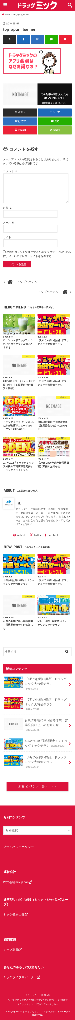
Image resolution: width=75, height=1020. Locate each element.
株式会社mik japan (16, 882)
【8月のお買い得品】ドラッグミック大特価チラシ (46, 683)
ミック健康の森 (14, 914)
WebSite (21, 535)
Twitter (37, 535)
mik (18, 503)
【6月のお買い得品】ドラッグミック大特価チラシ (46, 761)
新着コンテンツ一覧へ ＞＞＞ (37, 786)
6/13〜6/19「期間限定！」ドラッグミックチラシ (46, 743)
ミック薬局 (10, 949)
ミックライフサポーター (20, 977)
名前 (7, 207)
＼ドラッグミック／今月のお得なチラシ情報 (31, 1000)
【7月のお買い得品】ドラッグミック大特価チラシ (46, 704)
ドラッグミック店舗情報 (37, 995)
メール (9, 222)
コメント (10, 171)
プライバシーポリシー (18, 846)
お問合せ (63, 1000)
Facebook (53, 535)
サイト (7, 237)
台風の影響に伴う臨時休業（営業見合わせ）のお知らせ (46, 724)
